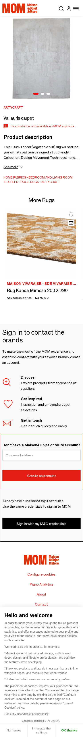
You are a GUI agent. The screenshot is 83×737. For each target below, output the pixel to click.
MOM (20, 8)
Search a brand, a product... (61, 7)
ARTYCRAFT (50, 182)
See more (11, 167)
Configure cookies (41, 574)
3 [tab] (48, 94)
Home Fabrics (15, 177)
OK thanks (69, 730)
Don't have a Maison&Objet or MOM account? (41, 445)
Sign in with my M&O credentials (41, 524)
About (41, 594)
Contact (41, 604)
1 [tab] (36, 94)
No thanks (14, 730)
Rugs (25, 182)
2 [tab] (42, 94)
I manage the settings (41, 730)
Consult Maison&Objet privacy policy (26, 714)
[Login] (69, 9)
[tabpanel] (41, 58)
